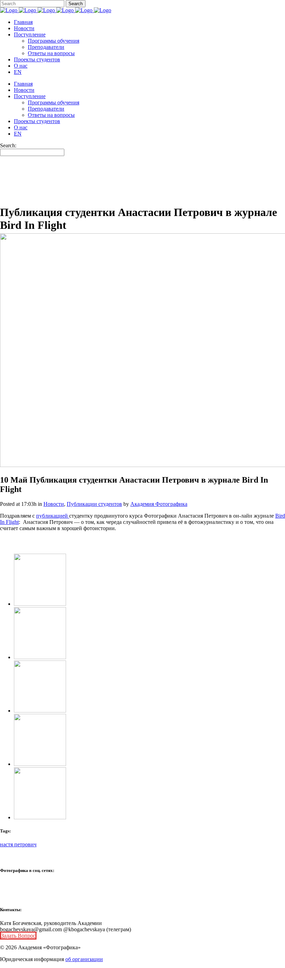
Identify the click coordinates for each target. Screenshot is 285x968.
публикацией (52, 516)
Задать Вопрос (18, 936)
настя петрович (18, 844)
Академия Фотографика (158, 504)
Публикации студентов (94, 504)
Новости (53, 504)
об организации (84, 959)
